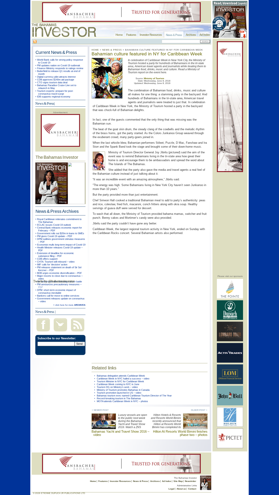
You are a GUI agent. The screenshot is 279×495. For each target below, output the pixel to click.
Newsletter (190, 481)
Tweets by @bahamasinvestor (53, 281)
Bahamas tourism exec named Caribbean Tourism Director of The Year (134, 395)
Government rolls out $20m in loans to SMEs (60, 233)
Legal (171, 489)
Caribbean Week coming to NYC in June (118, 384)
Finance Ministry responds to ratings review (60, 68)
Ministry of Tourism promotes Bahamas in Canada (123, 390)
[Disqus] (150, 296)
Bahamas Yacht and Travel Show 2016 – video (120, 433)
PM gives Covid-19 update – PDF (54, 236)
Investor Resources (151, 34)
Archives (191, 34)
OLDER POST (198, 410)
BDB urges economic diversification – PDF (59, 273)
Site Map (178, 481)
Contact (192, 489)
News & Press (174, 35)
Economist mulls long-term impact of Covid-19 (61, 244)
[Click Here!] (230, 298)
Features (131, 34)
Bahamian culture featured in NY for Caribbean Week (147, 53)
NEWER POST (101, 410)
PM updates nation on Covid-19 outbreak (58, 65)
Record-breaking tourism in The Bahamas (119, 398)
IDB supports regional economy (53, 96)
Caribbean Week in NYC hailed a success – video (123, 378)
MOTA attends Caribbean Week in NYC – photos (122, 401)
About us (181, 489)
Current (56, 52)
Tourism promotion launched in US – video (119, 392)
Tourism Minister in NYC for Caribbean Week (120, 381)
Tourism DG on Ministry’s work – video (117, 387)
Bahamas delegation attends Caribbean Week (121, 375)
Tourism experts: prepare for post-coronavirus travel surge (55, 92)
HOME (95, 50)
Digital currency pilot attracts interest (56, 76)
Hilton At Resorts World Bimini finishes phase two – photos (180, 433)
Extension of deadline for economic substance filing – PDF (55, 254)
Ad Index (204, 34)
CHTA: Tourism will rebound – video (56, 261)
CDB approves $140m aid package (55, 79)
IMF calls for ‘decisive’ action (52, 264)
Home (119, 34)
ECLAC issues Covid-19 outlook (54, 225)
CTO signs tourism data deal (52, 82)
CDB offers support (47, 259)
